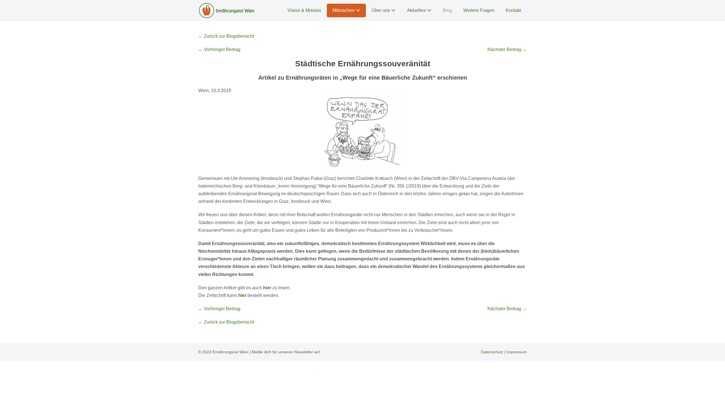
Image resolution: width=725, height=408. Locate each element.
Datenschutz (492, 352)
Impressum (517, 352)
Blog (447, 10)
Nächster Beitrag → (507, 49)
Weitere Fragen (478, 10)
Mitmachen (344, 10)
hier (267, 287)
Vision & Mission (304, 10)
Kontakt (513, 10)
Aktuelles (417, 10)
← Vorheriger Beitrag (219, 49)
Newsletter (303, 352)
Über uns (381, 10)
